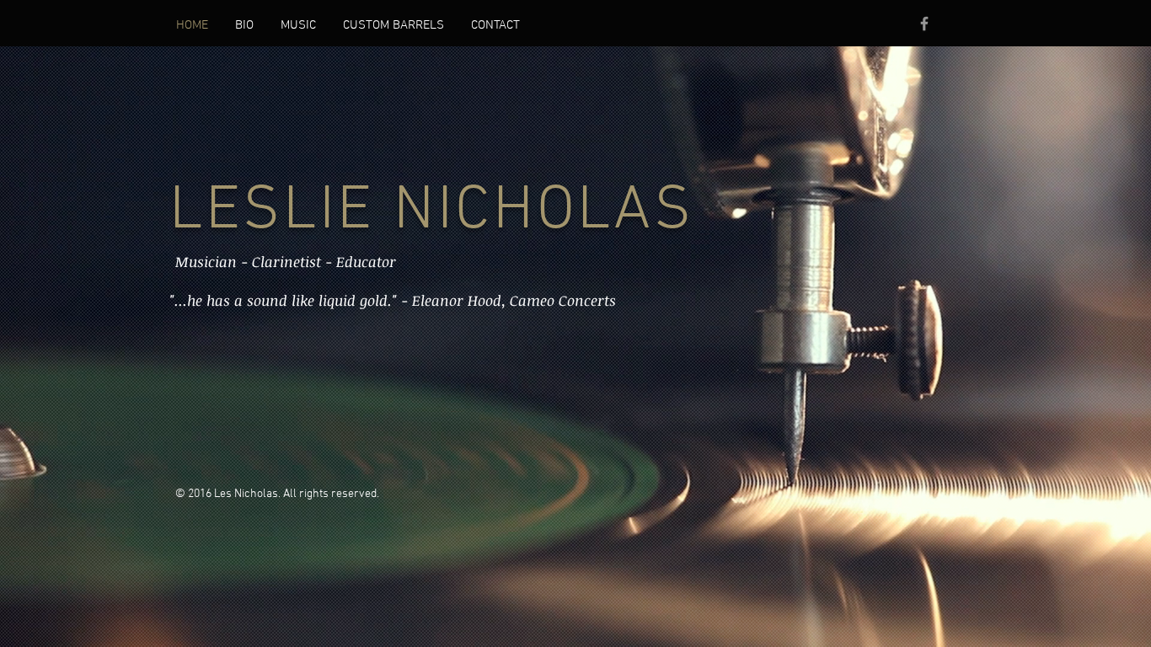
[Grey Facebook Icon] (924, 23)
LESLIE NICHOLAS (431, 211)
